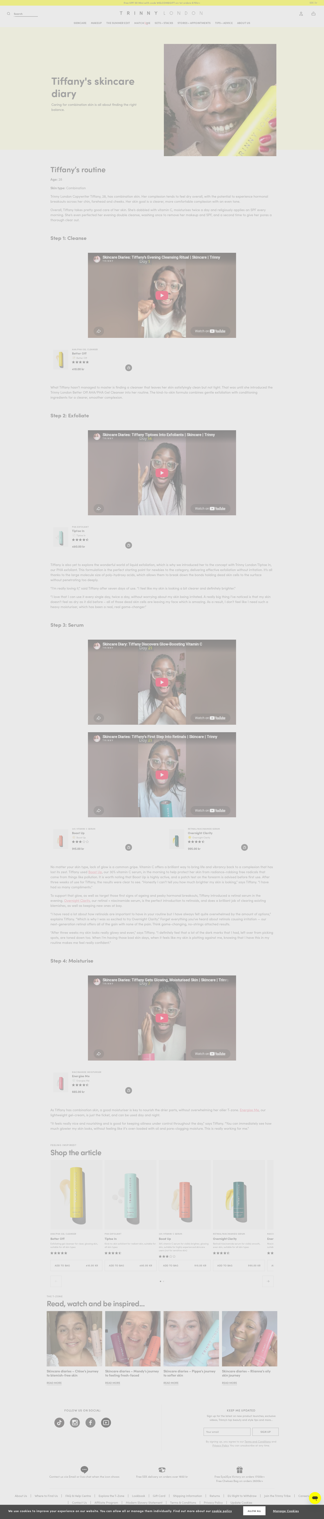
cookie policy (222, 1511)
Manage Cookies (286, 1511)
